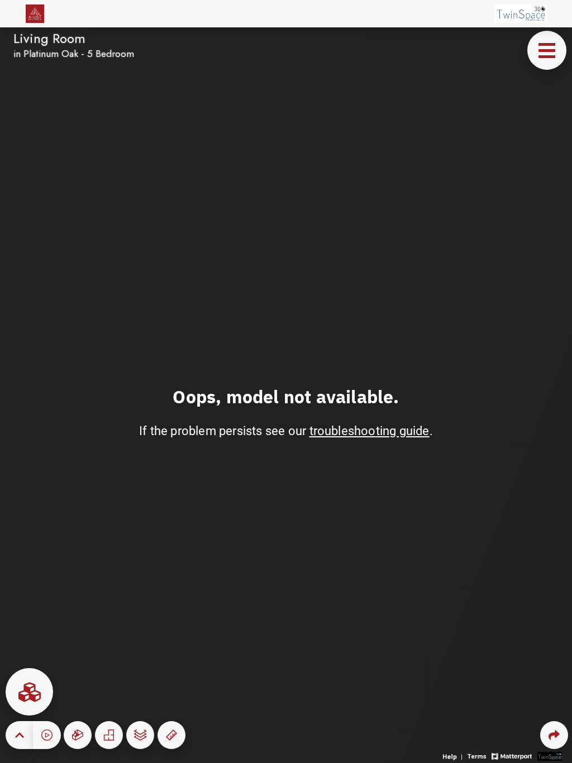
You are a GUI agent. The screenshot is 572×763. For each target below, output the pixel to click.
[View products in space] (546, 50)
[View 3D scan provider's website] (549, 755)
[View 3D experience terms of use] (478, 755)
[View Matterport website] (511, 755)
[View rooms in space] (29, 692)
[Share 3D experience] (554, 735)
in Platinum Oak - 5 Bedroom (73, 53)
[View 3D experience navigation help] (454, 755)
